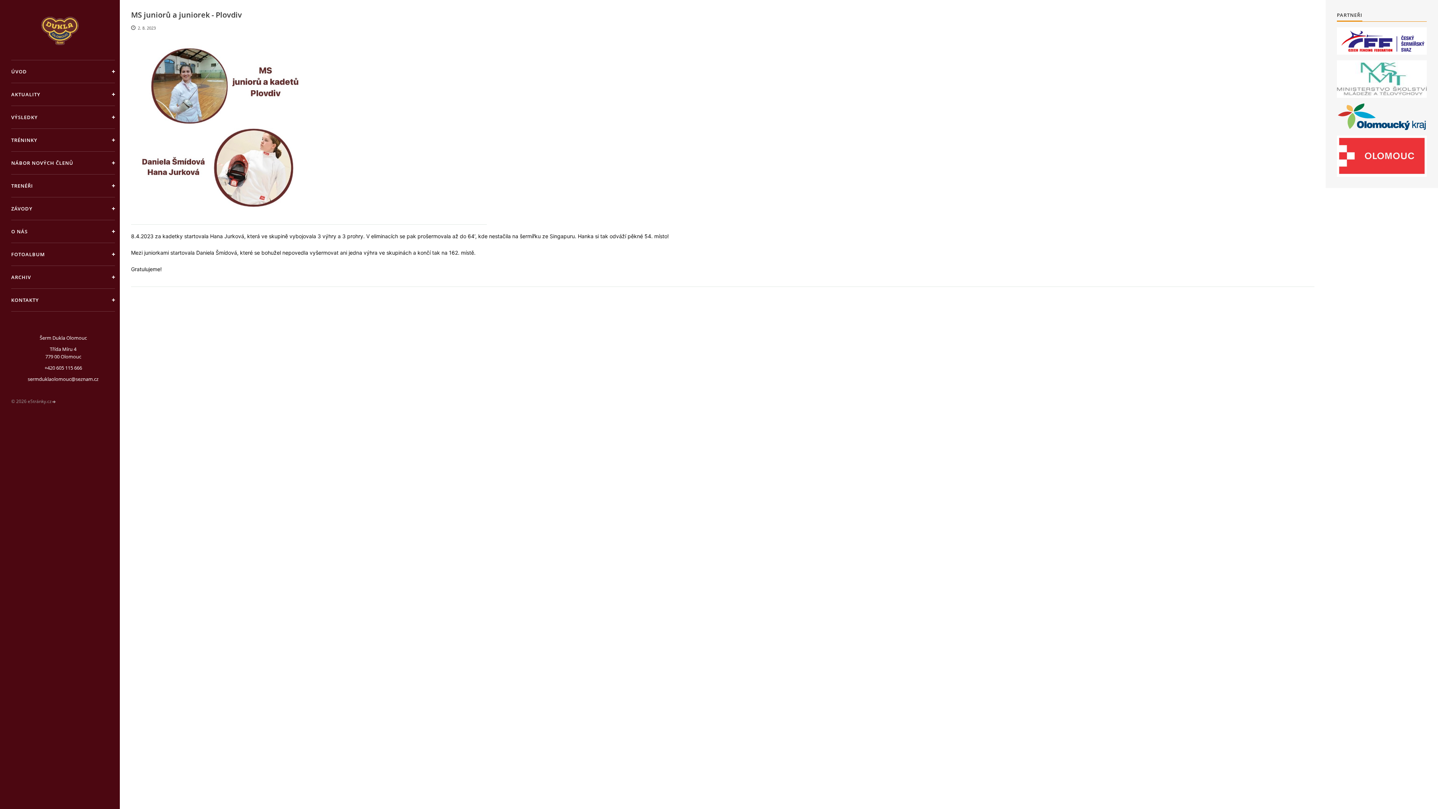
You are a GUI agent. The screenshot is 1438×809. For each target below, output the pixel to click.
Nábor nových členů (42, 163)
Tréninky (24, 140)
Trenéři (22, 185)
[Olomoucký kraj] (1382, 116)
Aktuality (25, 94)
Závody (22, 208)
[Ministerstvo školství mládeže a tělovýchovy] (1382, 79)
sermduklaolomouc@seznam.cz (63, 379)
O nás (19, 231)
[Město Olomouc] (1382, 156)
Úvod (19, 71)
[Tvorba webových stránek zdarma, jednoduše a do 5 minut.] (54, 402)
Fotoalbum (28, 254)
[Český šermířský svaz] (1382, 41)
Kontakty (25, 300)
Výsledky (24, 117)
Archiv (21, 277)
